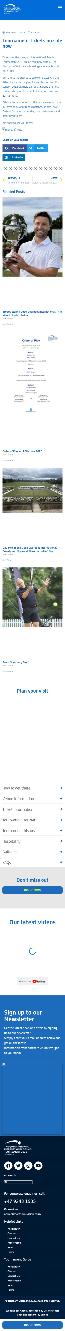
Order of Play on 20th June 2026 (22, 451)
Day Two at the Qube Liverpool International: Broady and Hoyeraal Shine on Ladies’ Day (29, 549)
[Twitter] (18, 1165)
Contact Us (14, 1238)
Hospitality (14, 1228)
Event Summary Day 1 (16, 662)
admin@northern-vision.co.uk (22, 1214)
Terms (11, 1252)
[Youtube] (38, 1165)
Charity (12, 1233)
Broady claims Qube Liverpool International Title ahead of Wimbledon (32, 313)
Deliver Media (51, 1310)
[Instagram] (28, 1165)
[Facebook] (8, 1165)
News (11, 1247)
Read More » (7, 324)
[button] (14, 148)
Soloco (44, 1314)
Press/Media (15, 1242)
